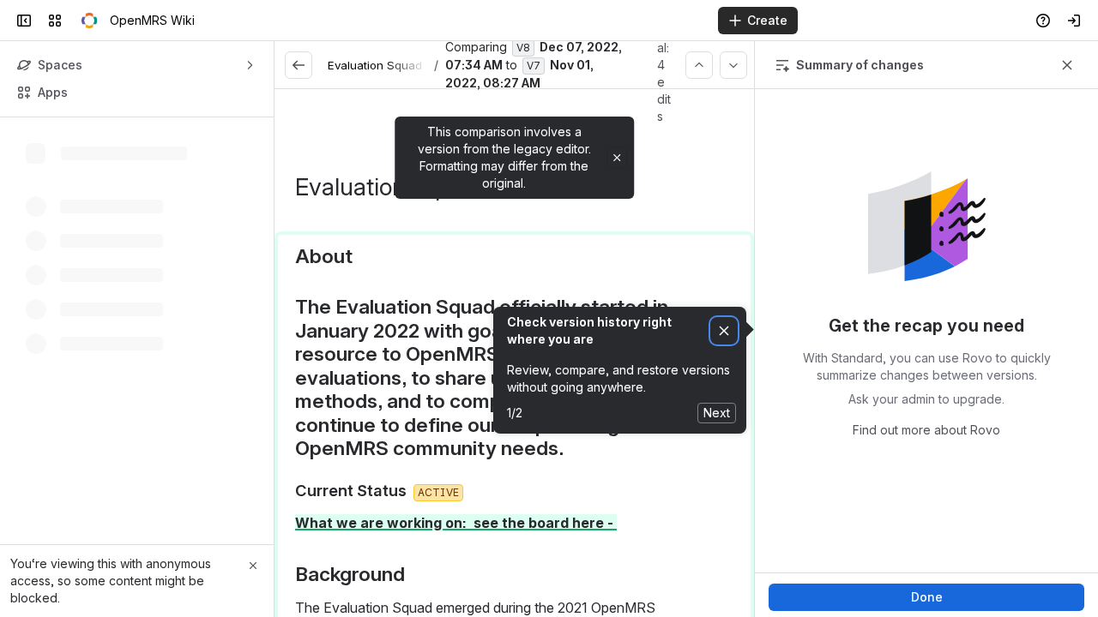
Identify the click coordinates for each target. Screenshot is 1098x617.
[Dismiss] (724, 331)
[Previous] (699, 65)
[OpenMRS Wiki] (89, 20)
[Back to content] (298, 65)
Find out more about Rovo (926, 429)
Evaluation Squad (375, 65)
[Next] (733, 65)
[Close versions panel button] (1067, 65)
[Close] (253, 565)
